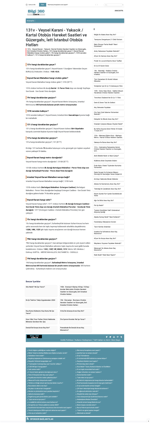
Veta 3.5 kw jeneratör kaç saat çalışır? (41, 375)
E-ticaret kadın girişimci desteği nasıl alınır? (43, 372)
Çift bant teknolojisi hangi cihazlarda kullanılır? (92, 388)
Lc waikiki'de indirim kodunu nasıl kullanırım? (43, 402)
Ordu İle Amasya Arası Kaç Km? (72, 311)
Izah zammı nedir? (34, 369)
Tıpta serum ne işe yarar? (37, 399)
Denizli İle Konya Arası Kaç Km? (38, 328)
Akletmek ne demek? (84, 413)
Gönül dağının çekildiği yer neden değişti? (42, 350)
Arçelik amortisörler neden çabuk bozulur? (42, 377)
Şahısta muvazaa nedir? (36, 394)
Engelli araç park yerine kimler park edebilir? (43, 396)
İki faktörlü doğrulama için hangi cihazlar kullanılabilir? (95, 380)
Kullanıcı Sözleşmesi (83, 340)
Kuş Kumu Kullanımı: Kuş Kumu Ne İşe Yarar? (40, 312)
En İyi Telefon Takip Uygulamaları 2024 (40, 300)
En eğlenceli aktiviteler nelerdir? (87, 391)
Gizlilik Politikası (66, 340)
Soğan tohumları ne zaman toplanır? (89, 372)
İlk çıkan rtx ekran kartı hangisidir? (39, 388)
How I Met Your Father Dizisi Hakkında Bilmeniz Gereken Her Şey (40, 320)
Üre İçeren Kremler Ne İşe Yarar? (72, 319)
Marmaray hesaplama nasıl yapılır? (58, 4)
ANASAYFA (119, 11)
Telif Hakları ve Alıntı (101, 340)
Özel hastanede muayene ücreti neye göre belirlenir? (94, 383)
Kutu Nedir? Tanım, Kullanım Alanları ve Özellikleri (93, 367)
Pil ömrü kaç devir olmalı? (85, 364)
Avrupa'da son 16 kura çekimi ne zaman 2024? (43, 405)
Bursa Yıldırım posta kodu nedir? (88, 407)
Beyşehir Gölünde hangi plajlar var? (40, 361)
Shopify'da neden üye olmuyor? (87, 394)
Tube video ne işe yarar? (85, 377)
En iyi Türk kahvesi (83, 355)
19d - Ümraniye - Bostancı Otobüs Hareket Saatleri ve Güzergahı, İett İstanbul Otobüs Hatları (73, 302)
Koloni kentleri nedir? (84, 375)
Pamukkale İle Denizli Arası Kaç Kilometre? (72, 329)
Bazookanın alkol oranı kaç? (37, 386)
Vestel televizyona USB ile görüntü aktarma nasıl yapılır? (47, 410)
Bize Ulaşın (116, 340)
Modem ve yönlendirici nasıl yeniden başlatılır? (44, 391)
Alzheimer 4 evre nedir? (36, 355)
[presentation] (96, 5)
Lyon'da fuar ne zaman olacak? (87, 353)
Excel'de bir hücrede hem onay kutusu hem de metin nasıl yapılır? (50, 407)
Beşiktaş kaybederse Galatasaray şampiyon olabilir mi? (46, 358)
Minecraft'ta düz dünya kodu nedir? (40, 380)
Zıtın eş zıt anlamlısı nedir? (37, 413)
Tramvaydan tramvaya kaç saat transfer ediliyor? (45, 364)
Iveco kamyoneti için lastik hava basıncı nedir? (92, 396)
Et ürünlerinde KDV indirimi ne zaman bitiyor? (92, 358)
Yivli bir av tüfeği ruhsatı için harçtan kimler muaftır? (45, 383)
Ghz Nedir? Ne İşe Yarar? (35, 287)
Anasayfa (30, 21)
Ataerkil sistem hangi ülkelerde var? (89, 402)
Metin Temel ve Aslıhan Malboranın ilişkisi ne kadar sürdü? (47, 353)
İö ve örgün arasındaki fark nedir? (88, 369)
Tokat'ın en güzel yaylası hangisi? (88, 410)
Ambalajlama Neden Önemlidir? (87, 399)
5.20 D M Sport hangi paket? (37, 367)
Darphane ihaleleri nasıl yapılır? (87, 361)
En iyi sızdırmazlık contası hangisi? (88, 386)
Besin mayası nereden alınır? (86, 405)
